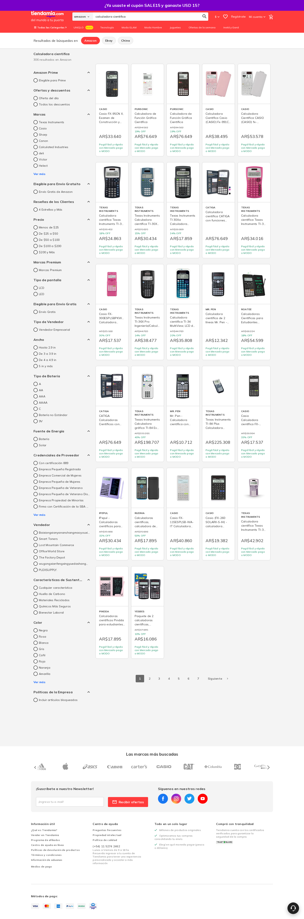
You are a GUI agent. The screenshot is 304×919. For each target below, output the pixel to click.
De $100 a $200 (50, 246)
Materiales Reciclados (54, 600)
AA (41, 390)
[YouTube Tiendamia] (203, 799)
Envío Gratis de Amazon (56, 192)
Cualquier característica (55, 588)
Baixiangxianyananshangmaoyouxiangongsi (64, 532)
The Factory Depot (52, 557)
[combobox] (150, 16)
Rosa (42, 636)
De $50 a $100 (49, 240)
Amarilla (44, 674)
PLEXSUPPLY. (48, 570)
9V (41, 421)
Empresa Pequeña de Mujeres (59, 482)
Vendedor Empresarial (54, 330)
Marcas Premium (50, 270)
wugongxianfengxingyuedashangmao (64, 564)
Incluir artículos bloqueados (58, 700)
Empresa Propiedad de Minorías (61, 500)
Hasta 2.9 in (47, 347)
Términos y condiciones (46, 854)
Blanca (44, 643)
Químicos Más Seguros (55, 606)
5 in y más (46, 366)
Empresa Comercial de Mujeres (60, 475)
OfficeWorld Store (52, 551)
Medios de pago (41, 866)
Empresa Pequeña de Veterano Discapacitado (64, 494)
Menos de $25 (49, 227)
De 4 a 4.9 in (47, 360)
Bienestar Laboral (51, 612)
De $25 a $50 (48, 233)
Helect (43, 166)
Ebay (109, 40)
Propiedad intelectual (107, 835)
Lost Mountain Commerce (56, 545)
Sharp (43, 134)
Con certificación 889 (53, 463)
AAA (42, 396)
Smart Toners (48, 539)
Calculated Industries (53, 147)
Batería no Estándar (53, 415)
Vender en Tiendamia (45, 835)
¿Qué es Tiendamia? (44, 830)
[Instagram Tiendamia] (176, 799)
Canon (43, 141)
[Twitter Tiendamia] (189, 799)
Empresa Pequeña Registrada (60, 469)
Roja (42, 661)
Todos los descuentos (54, 104)
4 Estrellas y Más (50, 209)
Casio (43, 128)
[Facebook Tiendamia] (163, 799)
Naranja (44, 667)
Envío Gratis (47, 312)
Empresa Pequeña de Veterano (61, 488)
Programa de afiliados (45, 840)
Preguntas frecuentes (107, 830)
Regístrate (238, 16)
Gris (41, 649)
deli (41, 153)
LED (41, 294)
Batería (44, 439)
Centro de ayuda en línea (47, 845)
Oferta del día (49, 98)
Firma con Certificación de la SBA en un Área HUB (64, 506)
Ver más (39, 174)
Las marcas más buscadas (152, 754)
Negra (43, 630)
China (125, 40)
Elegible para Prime (52, 80)
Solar (42, 445)
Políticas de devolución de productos (55, 849)
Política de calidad (105, 840)
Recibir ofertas (131, 802)
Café (42, 655)
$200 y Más (47, 252)
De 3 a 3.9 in (47, 354)
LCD (41, 288)
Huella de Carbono (52, 594)
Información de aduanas (46, 859)
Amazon (90, 40)
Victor (43, 159)
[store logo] (51, 16)
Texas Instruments (51, 122)
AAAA (43, 402)
